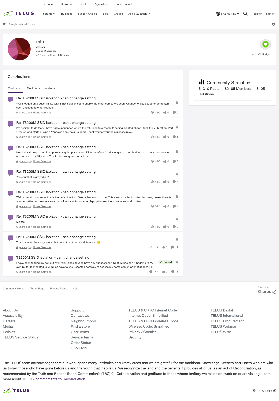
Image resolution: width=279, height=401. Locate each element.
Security (135, 337)
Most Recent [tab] (15, 88)
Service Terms (82, 337)
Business (66, 4)
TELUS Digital (222, 310)
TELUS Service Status (20, 337)
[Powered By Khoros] (267, 290)
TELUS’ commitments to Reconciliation (53, 379)
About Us (10, 310)
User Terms (80, 332)
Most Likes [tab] (33, 88)
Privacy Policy (58, 288)
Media (8, 326)
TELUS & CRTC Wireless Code (153, 321)
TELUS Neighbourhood (15, 24)
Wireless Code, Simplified (148, 326)
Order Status (81, 343)
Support (77, 310)
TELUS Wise (221, 332)
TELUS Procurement (227, 321)
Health (83, 4)
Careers (9, 321)
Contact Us (80, 315)
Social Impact (124, 4)
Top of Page (37, 288)
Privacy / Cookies (142, 332)
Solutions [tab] (49, 88)
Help (75, 288)
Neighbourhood (83, 321)
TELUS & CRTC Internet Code (152, 310)
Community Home (13, 288)
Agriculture (101, 4)
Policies (9, 332)
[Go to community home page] (19, 14)
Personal (48, 4)
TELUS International (227, 315)
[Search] (245, 13)
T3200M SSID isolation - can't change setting (52, 257)
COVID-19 (79, 348)
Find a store (80, 326)
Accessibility (13, 315)
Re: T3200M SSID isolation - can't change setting (56, 98)
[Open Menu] (273, 24)
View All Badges (261, 53)
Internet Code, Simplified (148, 315)
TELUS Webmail (223, 326)
